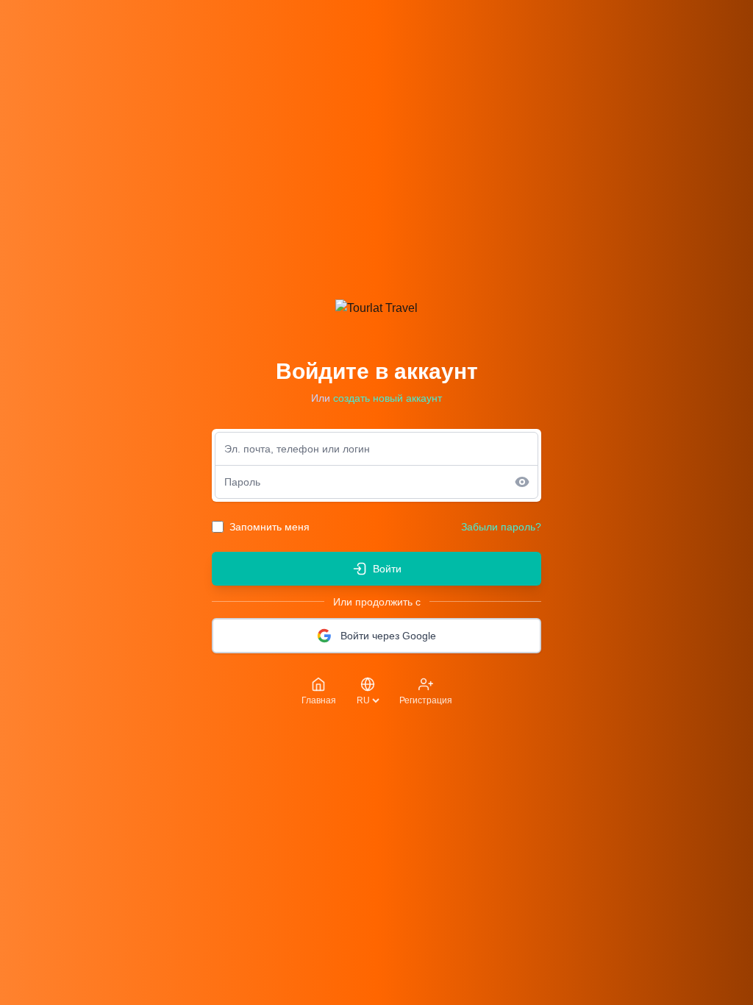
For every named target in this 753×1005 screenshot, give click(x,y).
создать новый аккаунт (387, 398)
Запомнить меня (269, 527)
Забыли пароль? (501, 527)
